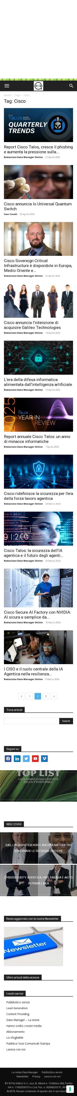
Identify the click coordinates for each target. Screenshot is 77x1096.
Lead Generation (17, 1008)
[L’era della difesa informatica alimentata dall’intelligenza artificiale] (38, 358)
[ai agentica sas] (38, 848)
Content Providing (17, 1014)
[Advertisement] (38, 40)
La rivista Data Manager (25, 1072)
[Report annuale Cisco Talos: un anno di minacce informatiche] (38, 415)
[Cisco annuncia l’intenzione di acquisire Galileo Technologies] (38, 301)
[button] (6, 86)
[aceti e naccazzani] (38, 880)
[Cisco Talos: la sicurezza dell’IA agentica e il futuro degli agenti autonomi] (38, 529)
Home (7, 95)
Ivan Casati (10, 214)
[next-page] (54, 696)
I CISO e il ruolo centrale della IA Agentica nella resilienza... (33, 671)
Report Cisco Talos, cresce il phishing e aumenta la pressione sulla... (38, 149)
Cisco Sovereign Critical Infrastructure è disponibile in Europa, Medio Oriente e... (38, 265)
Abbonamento (15, 1032)
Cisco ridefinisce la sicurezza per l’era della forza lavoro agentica (38, 496)
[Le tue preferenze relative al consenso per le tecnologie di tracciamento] (70, 1089)
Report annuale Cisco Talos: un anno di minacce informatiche (37, 439)
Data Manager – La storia (22, 1020)
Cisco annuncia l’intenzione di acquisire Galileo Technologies (32, 325)
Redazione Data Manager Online (23, 157)
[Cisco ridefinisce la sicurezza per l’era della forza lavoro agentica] (38, 472)
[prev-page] (21, 696)
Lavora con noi (15, 1049)
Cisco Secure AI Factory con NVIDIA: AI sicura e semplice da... (37, 615)
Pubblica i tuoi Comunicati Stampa (28, 1043)
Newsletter (23, 1076)
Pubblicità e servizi (18, 1002)
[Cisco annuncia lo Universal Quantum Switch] (38, 182)
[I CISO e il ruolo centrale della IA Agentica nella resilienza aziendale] (38, 647)
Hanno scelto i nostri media (23, 1026)
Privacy (36, 1076)
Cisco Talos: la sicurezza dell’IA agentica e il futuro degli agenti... (33, 553)
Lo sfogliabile (14, 1037)
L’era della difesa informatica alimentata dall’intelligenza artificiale (38, 382)
